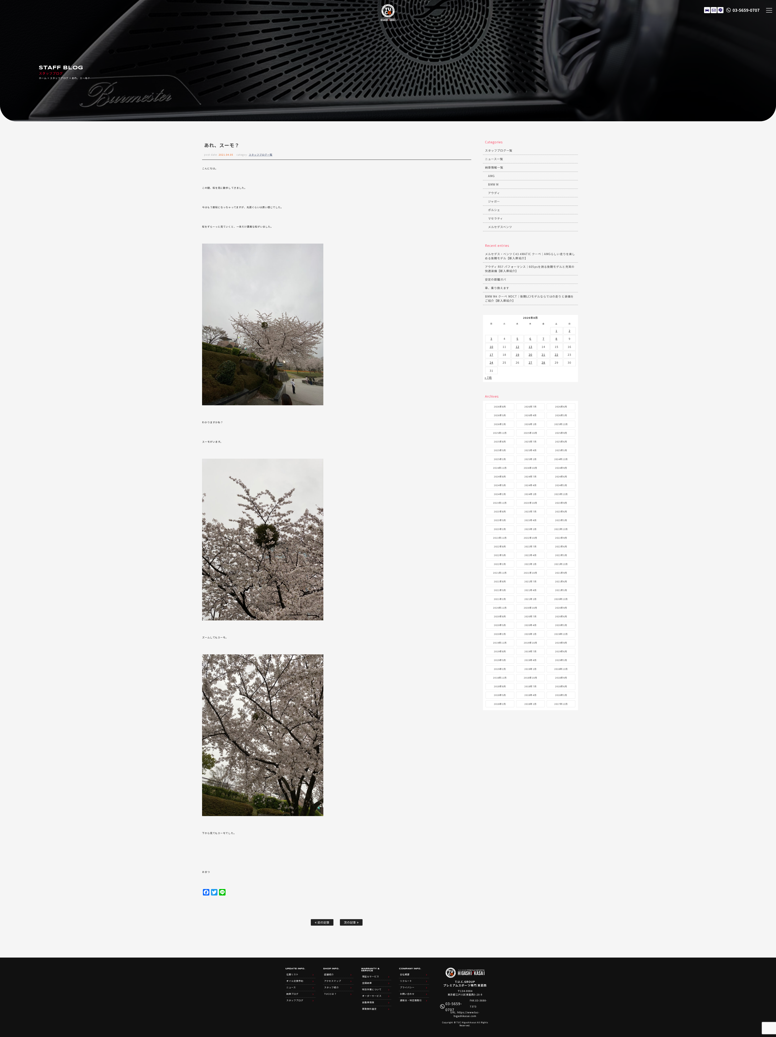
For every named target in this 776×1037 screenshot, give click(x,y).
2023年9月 (561, 502)
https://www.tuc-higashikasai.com (466, 1014)
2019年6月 (561, 651)
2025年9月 (561, 432)
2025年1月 (530, 459)
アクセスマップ (332, 980)
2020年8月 (500, 616)
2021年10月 (530, 572)
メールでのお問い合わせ (714, 10)
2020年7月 (530, 616)
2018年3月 (561, 695)
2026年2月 (500, 424)
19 (517, 355)
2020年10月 (530, 607)
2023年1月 (530, 529)
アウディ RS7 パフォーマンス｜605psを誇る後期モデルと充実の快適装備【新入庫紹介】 (530, 269)
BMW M (493, 184)
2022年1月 (530, 564)
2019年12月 (561, 634)
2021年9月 (561, 572)
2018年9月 (561, 677)
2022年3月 (561, 555)
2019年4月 (530, 660)
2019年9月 (561, 642)
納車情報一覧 (494, 167)
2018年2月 (500, 703)
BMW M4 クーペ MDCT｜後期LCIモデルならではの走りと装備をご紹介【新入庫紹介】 (529, 298)
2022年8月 (500, 546)
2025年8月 (500, 441)
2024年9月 (561, 467)
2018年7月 (530, 686)
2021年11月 (499, 572)
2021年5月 (500, 590)
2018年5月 (500, 695)
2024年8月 (500, 476)
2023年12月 (561, 494)
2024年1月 (530, 494)
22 (556, 355)
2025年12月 (561, 424)
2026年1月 (530, 424)
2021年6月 (561, 581)
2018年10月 (530, 677)
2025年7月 (530, 441)
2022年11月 (499, 537)
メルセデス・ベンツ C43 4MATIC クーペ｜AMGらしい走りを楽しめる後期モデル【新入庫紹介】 (530, 256)
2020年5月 (500, 625)
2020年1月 (530, 634)
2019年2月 (500, 669)
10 (491, 347)
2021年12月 (561, 564)
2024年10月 (530, 467)
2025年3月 (561, 450)
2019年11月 (499, 642)
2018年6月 (561, 686)
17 (491, 355)
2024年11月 (499, 467)
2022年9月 (561, 537)
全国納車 (367, 982)
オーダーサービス (372, 995)
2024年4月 (530, 485)
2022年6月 (561, 546)
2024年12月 (561, 459)
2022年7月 (530, 546)
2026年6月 (561, 406)
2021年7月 (530, 581)
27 (530, 362)
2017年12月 (561, 703)
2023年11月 (499, 502)
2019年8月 (500, 651)
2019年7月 (530, 651)
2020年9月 (561, 607)
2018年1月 (530, 703)
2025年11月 (499, 432)
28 (543, 362)
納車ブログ (292, 993)
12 (517, 347)
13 (530, 347)
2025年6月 (561, 441)
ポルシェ (494, 210)
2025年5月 (500, 450)
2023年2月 (500, 529)
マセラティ (495, 218)
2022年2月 (500, 564)
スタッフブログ (59, 78)
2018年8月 (500, 686)
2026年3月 (561, 415)
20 (530, 355)
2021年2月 (500, 599)
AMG (491, 176)
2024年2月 (500, 494)
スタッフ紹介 (331, 987)
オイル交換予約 (294, 980)
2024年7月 (530, 476)
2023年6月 (561, 511)
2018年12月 (561, 669)
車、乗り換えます (497, 288)
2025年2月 (500, 459)
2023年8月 (500, 511)
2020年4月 (530, 625)
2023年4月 (530, 520)
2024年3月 (561, 485)
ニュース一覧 (494, 159)
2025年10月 (530, 432)
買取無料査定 (369, 1008)
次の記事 (350, 922)
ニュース (291, 987)
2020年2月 (500, 634)
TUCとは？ (330, 993)
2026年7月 (530, 406)
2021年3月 (561, 590)
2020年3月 (561, 625)
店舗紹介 (329, 974)
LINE (720, 10)
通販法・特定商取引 (411, 1000)
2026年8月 (500, 406)
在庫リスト (707, 10)
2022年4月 (530, 555)
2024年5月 (500, 485)
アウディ (494, 193)
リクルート (406, 980)
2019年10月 (530, 642)
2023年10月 (530, 502)
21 (543, 355)
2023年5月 (500, 520)
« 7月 (488, 378)
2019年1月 (530, 669)
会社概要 (405, 974)
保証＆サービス (370, 976)
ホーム (43, 78)
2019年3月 (561, 660)
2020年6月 (561, 616)
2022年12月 (561, 529)
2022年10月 (530, 537)
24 (491, 362)
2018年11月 (499, 677)
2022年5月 (500, 555)
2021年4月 (530, 590)
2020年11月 (499, 607)
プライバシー (407, 987)
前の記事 (323, 922)
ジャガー (494, 201)
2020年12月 (561, 599)
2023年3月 (561, 520)
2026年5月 (500, 415)
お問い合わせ (407, 993)
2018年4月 (530, 695)
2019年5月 (500, 660)
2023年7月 (530, 511)
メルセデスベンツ (500, 227)
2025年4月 (530, 450)
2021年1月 (530, 599)
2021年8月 (500, 581)
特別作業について (372, 989)
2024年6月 (561, 476)
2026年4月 (530, 415)
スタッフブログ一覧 (260, 154)
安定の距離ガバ (495, 279)
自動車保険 (368, 1002)
